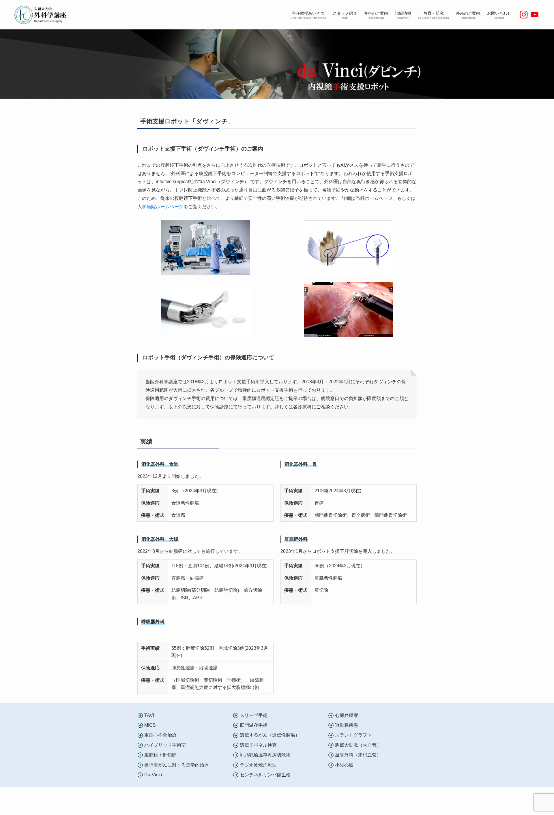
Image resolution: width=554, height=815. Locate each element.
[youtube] (534, 14)
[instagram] (523, 14)
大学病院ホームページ (160, 206)
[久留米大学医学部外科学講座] (42, 15)
